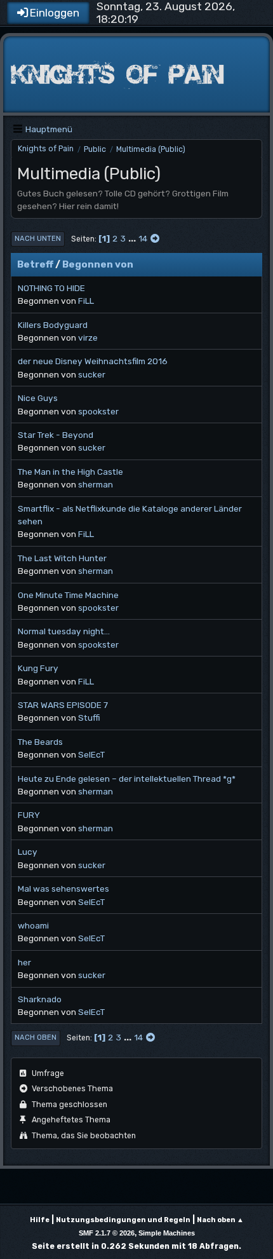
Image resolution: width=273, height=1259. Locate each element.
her (24, 962)
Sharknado (40, 999)
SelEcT (91, 754)
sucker (91, 374)
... (133, 238)
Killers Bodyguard (53, 325)
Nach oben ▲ (220, 1220)
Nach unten (38, 239)
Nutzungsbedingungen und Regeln (123, 1220)
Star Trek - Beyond (55, 435)
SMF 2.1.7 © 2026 (107, 1233)
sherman (95, 484)
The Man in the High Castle (70, 471)
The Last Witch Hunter (62, 558)
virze (88, 337)
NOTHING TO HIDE (51, 288)
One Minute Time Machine (68, 595)
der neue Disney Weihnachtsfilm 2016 (93, 361)
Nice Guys (38, 398)
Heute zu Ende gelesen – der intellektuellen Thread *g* (127, 778)
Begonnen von (97, 264)
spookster (98, 411)
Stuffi (89, 717)
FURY (29, 815)
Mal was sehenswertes (63, 888)
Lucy (27, 852)
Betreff (35, 264)
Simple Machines (166, 1233)
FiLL (86, 301)
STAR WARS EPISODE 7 (63, 705)
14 (142, 238)
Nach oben (36, 1037)
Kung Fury (38, 668)
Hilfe (40, 1220)
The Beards (40, 742)
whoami (33, 925)
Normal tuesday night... (64, 631)
